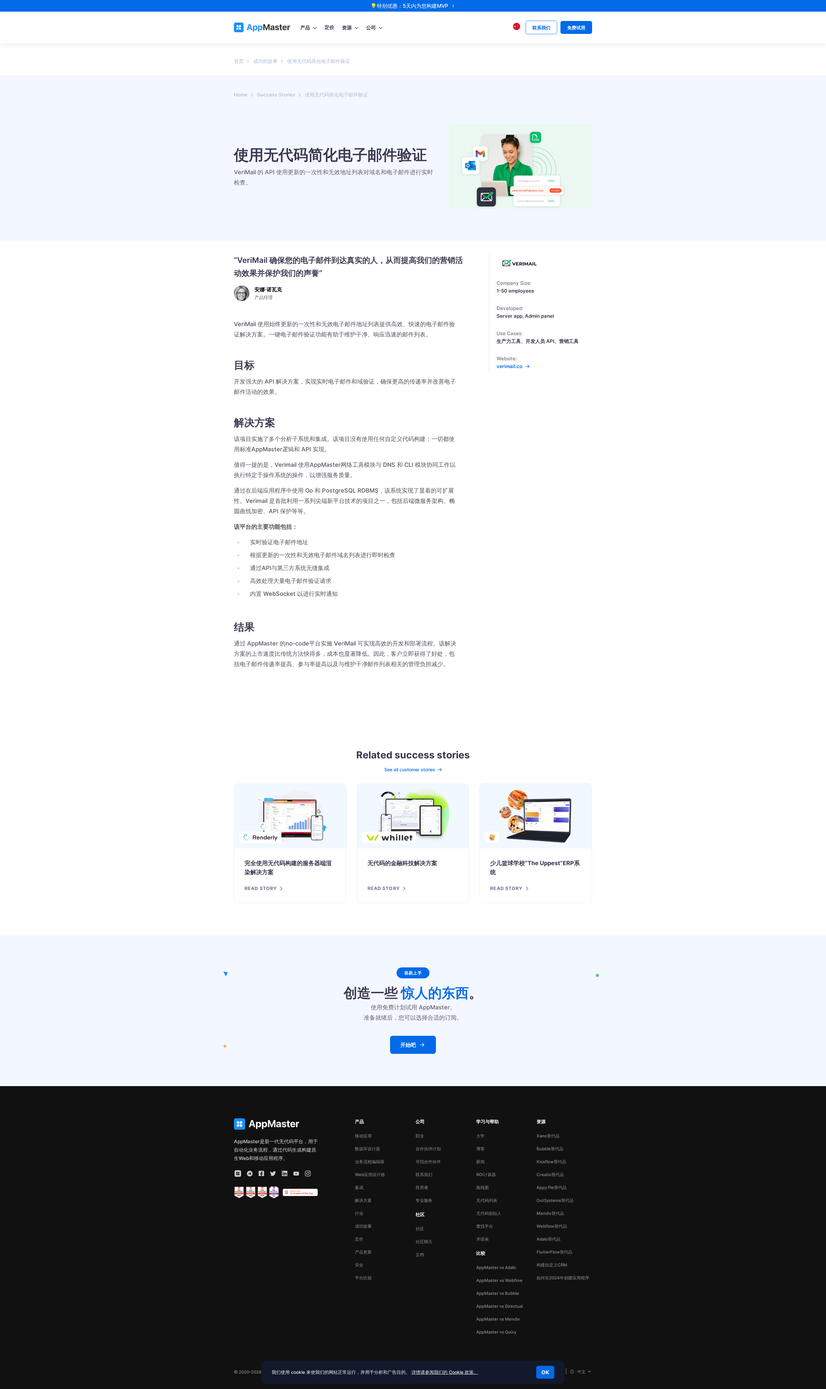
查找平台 (484, 1226)
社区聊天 (424, 1241)
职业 (420, 1135)
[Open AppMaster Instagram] (308, 1173)
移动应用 (363, 1135)
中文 (581, 1371)
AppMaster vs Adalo (496, 1267)
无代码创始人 (488, 1213)
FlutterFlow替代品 (554, 1251)
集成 (359, 1187)
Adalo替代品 (548, 1239)
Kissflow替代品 (551, 1161)
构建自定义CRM (552, 1264)
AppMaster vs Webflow (499, 1280)
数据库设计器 (367, 1148)
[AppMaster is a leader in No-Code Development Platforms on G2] (239, 1192)
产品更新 (363, 1251)
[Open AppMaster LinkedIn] (284, 1173)
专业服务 (424, 1200)
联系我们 (424, 1174)
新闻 (480, 1161)
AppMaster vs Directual (499, 1306)
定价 (359, 1239)
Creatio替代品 (550, 1174)
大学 (480, 1135)
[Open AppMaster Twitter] (273, 1173)
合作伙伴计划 (428, 1148)
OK (545, 1372)
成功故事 (363, 1226)
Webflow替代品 (552, 1226)
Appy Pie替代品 (552, 1187)
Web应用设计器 (370, 1174)
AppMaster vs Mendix (498, 1319)
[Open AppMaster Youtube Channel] (296, 1173)
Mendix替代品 (550, 1213)
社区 (420, 1228)
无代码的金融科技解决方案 (402, 863)
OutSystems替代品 (555, 1200)
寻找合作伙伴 (428, 1161)
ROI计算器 (486, 1174)
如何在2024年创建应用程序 (563, 1277)
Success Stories (276, 95)
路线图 (482, 1187)
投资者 (422, 1187)
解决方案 (363, 1200)
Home (240, 95)
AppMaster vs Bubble (497, 1293)
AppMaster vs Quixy (496, 1331)
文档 (420, 1254)
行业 (359, 1213)
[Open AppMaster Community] (238, 1173)
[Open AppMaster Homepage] (276, 1124)
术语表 (482, 1239)
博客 (480, 1148)
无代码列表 (486, 1200)
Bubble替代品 (550, 1148)
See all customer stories (409, 769)
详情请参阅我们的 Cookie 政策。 (444, 1372)
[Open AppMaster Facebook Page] (261, 1173)
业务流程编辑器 (369, 1161)
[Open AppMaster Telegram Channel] (250, 1173)
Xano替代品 (548, 1135)
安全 (359, 1264)
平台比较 (363, 1277)
